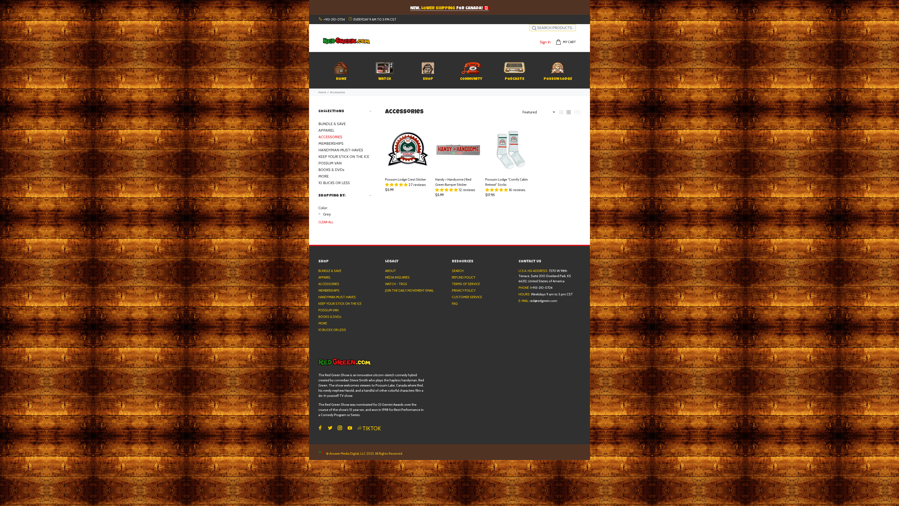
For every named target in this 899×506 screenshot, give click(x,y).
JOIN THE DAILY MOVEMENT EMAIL (409, 290)
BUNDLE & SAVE (332, 124)
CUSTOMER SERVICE (467, 297)
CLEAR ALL (325, 222)
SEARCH (458, 271)
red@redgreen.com (543, 301)
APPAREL (326, 130)
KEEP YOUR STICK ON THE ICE (343, 156)
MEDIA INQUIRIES (397, 277)
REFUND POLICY (463, 277)
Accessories (337, 92)
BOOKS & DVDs (331, 169)
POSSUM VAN (330, 163)
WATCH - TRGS (396, 284)
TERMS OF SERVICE (466, 284)
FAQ (455, 303)
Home (322, 92)
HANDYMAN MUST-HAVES (340, 150)
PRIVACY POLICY (463, 290)
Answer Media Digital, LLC (347, 453)
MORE (323, 176)
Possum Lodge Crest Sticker (405, 179)
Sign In (545, 42)
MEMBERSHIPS (330, 143)
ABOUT (390, 271)
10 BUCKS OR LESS (334, 183)
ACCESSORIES (330, 137)
